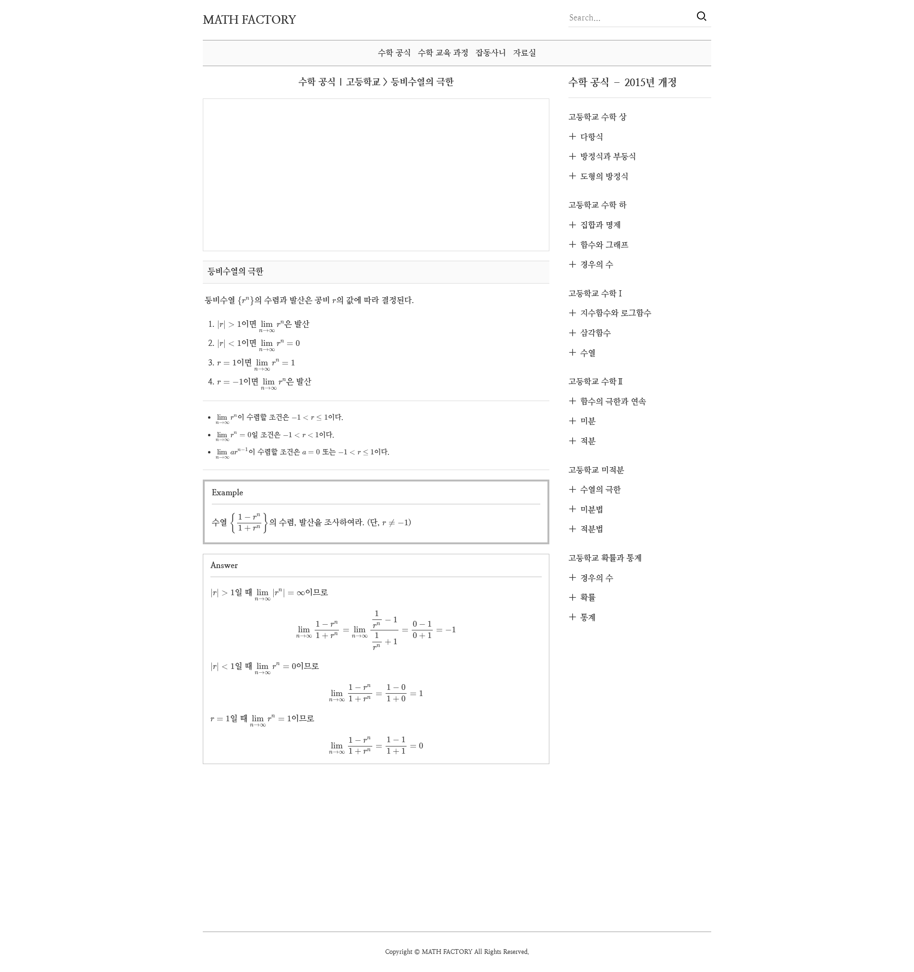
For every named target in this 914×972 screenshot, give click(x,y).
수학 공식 (394, 53)
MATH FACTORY (249, 20)
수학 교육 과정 (443, 53)
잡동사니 (491, 53)
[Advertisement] (292, 174)
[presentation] (246, 301)
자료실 (524, 53)
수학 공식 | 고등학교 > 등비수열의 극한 (376, 82)
